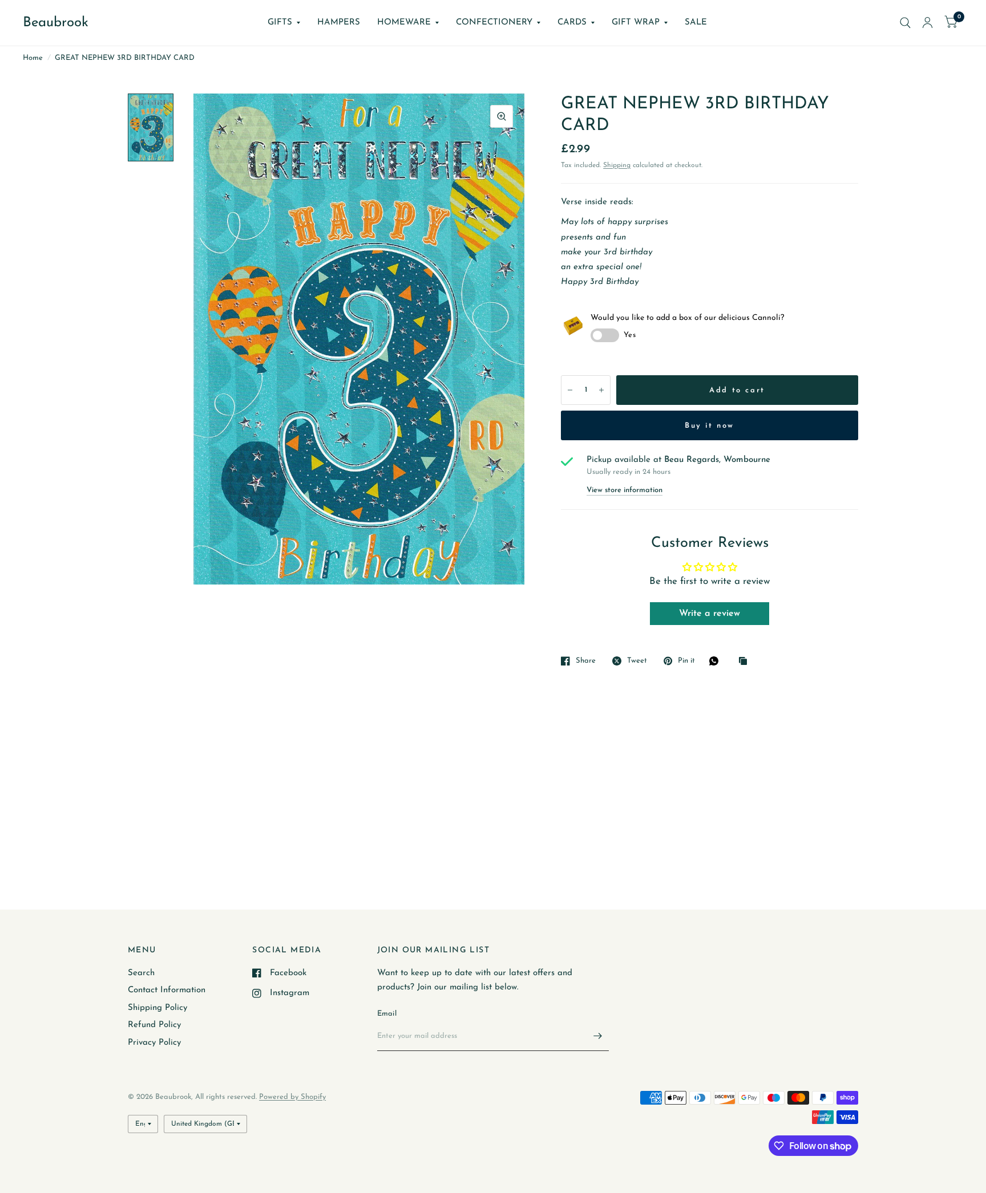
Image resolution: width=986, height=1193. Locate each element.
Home (33, 58)
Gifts (280, 22)
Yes (630, 335)
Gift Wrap (636, 22)
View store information (624, 490)
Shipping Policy (157, 1008)
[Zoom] (501, 116)
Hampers (338, 22)
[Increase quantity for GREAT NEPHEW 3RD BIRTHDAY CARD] (601, 390)
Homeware (404, 22)
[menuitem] (284, 23)
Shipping (617, 165)
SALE (696, 22)
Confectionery (494, 22)
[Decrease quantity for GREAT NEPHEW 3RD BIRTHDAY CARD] (570, 390)
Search (141, 973)
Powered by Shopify (292, 1097)
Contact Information (166, 990)
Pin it (686, 660)
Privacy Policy (154, 1042)
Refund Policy (154, 1025)
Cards (572, 22)
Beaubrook (55, 23)
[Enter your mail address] (597, 1036)
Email (387, 1013)
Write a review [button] (709, 613)
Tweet (637, 660)
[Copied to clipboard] (745, 661)
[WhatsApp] (716, 661)
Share (586, 660)
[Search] (905, 23)
